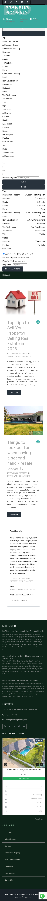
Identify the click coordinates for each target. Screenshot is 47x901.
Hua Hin (31, 558)
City (4, 106)
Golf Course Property (36, 213)
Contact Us (9, 880)
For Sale (41, 245)
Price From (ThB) (9, 177)
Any (7, 254)
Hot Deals (8, 832)
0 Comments (25, 356)
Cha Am (13, 561)
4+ (28, 254)
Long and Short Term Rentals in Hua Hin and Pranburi (20, 680)
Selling (11, 356)
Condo (42, 202)
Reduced (41, 223)
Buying (10, 476)
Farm (42, 209)
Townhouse (40, 231)
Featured (41, 241)
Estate (42, 205)
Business (41, 198)
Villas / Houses (10, 839)
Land (43, 216)
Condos (8, 846)
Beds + (5, 149)
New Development (37, 220)
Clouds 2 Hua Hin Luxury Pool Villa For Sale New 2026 (23, 771)
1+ (13, 254)
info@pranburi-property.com (16, 720)
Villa (43, 234)
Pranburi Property (18, 354)
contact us (14, 544)
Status (5, 238)
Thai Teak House (38, 227)
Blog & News (9, 873)
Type (4, 38)
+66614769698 (11, 715)
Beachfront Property (12, 853)
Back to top (26, 897)
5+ (33, 254)
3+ (23, 254)
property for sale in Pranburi (20, 550)
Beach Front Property (36, 195)
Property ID (7, 264)
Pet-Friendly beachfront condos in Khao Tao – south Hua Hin (23, 631)
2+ (18, 254)
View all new (40, 819)
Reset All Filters (12, 269)
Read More (14, 392)
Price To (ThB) (8, 261)
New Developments (12, 859)
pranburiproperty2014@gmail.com (23, 589)
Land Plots (9, 866)
